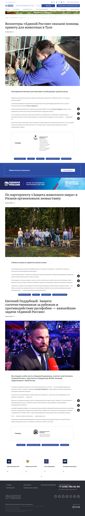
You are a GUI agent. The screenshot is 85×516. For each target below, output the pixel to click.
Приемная (54, 9)
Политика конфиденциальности (12, 509)
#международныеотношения (50, 444)
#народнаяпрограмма (33, 444)
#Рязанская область (24, 294)
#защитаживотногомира (60, 294)
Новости (21, 17)
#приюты (31, 158)
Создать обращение (68, 170)
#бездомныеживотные (52, 158)
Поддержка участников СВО (42, 12)
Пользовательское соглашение (12, 507)
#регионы (36, 294)
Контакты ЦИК (10, 488)
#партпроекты (46, 294)
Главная (6, 17)
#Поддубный (21, 444)
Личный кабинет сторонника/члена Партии (68, 5)
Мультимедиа (63, 9)
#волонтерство (66, 158)
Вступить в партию (75, 9)
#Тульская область (19, 158)
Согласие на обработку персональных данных (15, 511)
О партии (7, 9)
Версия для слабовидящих (74, 2)
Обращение (48, 5)
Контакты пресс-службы (31, 488)
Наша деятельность (27, 9)
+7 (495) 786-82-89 (69, 486)
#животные (40, 158)
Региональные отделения (42, 9)
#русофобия (65, 444)
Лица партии (16, 9)
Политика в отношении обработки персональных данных (18, 510)
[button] (41, 476)
